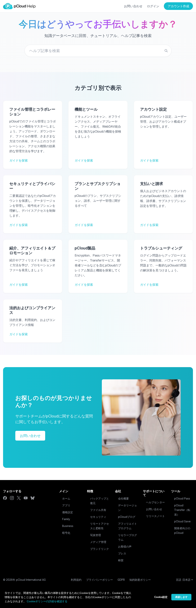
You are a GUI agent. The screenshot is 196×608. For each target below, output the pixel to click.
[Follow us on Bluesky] (32, 498)
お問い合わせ (133, 6)
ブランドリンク (99, 548)
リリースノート (155, 516)
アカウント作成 (178, 6)
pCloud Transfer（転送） (182, 510)
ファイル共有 (98, 509)
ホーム (66, 498)
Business (67, 526)
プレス (122, 553)
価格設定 (67, 512)
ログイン (153, 6)
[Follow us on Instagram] (12, 498)
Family (66, 519)
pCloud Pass (182, 498)
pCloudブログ (126, 516)
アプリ (66, 505)
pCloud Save (182, 521)
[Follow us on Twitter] (19, 498)
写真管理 (95, 535)
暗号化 (66, 532)
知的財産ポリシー (140, 579)
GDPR (121, 579)
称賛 (120, 560)
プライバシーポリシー (99, 579)
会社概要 (123, 498)
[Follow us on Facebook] (5, 498)
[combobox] (98, 51)
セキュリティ (98, 516)
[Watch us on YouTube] (26, 498)
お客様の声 (124, 546)
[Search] (166, 50)
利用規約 (76, 579)
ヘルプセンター (155, 502)
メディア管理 (98, 542)
